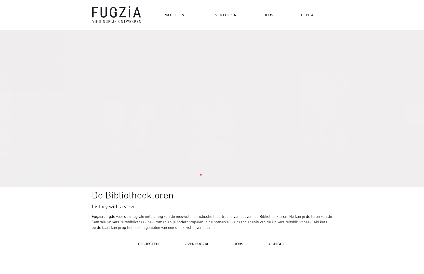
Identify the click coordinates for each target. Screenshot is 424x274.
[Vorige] (28, 108)
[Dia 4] (210, 175)
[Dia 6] (218, 175)
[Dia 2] (201, 175)
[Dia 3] (205, 175)
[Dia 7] (223, 175)
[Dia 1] (196, 175)
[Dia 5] (214, 175)
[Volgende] (396, 108)
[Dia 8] (227, 175)
